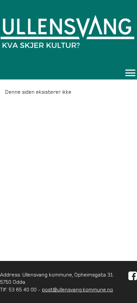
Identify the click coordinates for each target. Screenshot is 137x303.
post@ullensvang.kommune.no (77, 289)
